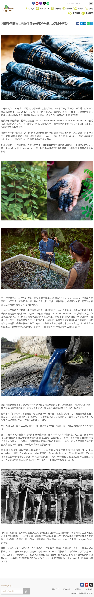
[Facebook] (33, 3)
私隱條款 (78, 589)
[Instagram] (40, 3)
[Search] (91, 3)
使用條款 (89, 589)
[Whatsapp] (47, 3)
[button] (77, 23)
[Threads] (44, 3)
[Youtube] (37, 3)
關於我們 (55, 589)
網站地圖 (66, 589)
